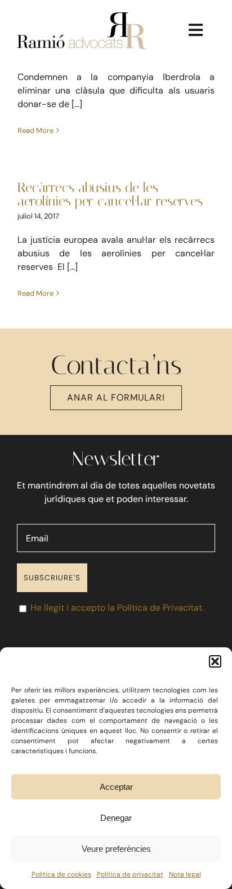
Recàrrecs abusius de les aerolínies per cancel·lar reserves (110, 194)
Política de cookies (61, 874)
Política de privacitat (130, 874)
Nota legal (185, 874)
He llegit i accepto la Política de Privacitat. (117, 608)
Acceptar (116, 787)
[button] (215, 661)
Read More (35, 130)
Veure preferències (116, 849)
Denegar (116, 818)
